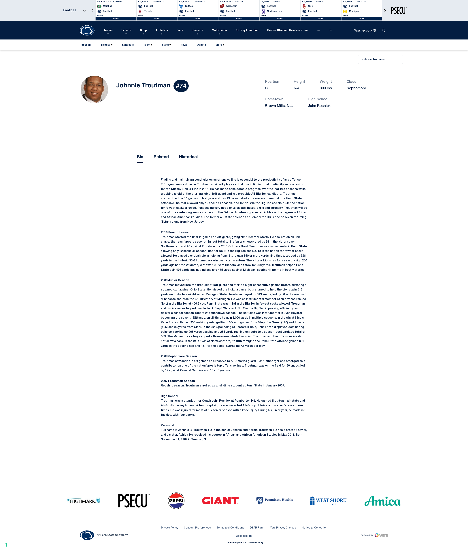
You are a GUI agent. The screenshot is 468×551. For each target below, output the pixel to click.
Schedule (128, 45)
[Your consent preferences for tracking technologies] (6, 544)
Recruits (197, 30)
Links (116, 19)
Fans (180, 30)
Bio (140, 157)
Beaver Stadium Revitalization (287, 30)
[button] (92, 10)
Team (146, 45)
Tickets (126, 30)
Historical (188, 157)
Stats (165, 45)
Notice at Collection (314, 528)
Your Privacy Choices (283, 528)
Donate (201, 46)
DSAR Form (257, 528)
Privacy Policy (169, 528)
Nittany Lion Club (247, 30)
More (219, 45)
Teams (108, 30)
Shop (143, 30)
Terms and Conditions (230, 528)
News (183, 45)
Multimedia (219, 30)
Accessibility (244, 536)
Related (161, 157)
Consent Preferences (197, 528)
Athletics (162, 30)
